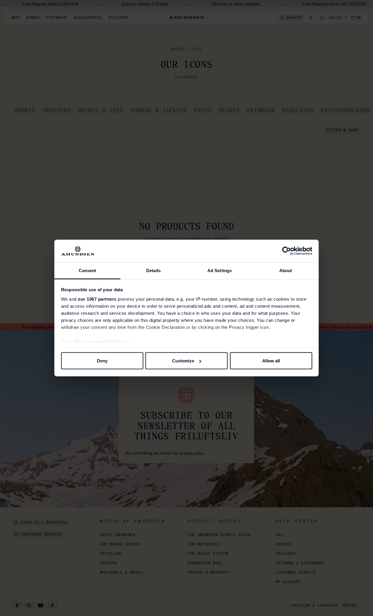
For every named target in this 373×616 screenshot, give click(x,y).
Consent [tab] (87, 270)
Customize (183, 360)
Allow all (271, 360)
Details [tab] (153, 270)
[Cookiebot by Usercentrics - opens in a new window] (286, 251)
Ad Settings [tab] (219, 270)
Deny (102, 360)
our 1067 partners (97, 298)
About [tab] (285, 270)
